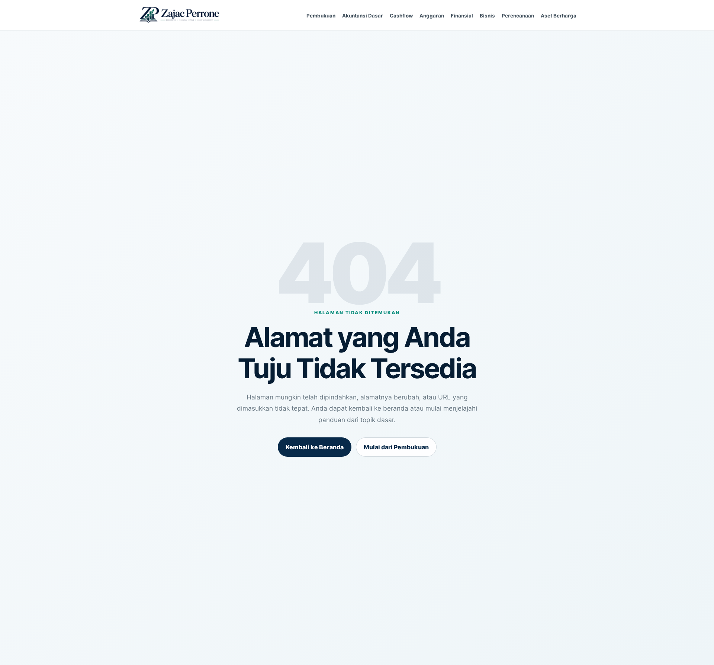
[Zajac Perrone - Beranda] (179, 15)
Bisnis (487, 16)
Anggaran (431, 16)
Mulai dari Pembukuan (396, 447)
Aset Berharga (558, 16)
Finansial (462, 16)
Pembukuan (320, 16)
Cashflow (401, 16)
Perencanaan (518, 16)
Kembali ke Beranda (315, 447)
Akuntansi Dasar (362, 16)
